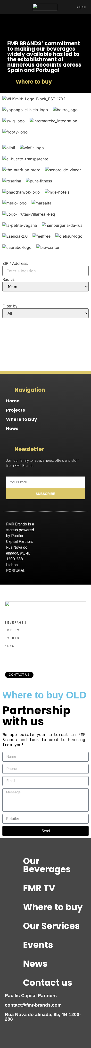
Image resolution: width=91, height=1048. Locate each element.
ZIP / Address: (15, 263)
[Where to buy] (13, 907)
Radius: (9, 279)
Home (13, 401)
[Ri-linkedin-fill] (79, 527)
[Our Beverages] (13, 861)
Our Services (51, 926)
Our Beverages (47, 865)
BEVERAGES (16, 622)
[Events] (13, 945)
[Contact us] (13, 983)
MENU (82, 7)
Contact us (47, 983)
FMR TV (12, 630)
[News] (13, 964)
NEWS (10, 646)
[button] (7, 296)
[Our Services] (13, 926)
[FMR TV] (13, 888)
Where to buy (21, 419)
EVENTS (12, 638)
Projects (15, 410)
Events (38, 945)
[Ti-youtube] (65, 527)
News (12, 428)
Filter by (9, 306)
